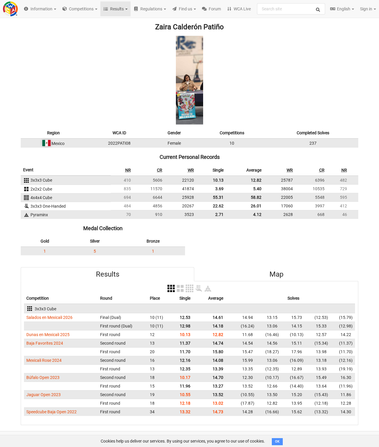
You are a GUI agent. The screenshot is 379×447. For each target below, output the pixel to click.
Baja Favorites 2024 (44, 343)
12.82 (256, 180)
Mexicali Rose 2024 (44, 360)
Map (276, 274)
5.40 (257, 188)
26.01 (256, 206)
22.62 (218, 206)
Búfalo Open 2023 (43, 377)
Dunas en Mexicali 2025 (48, 334)
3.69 (219, 188)
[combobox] (291, 8)
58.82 (256, 197)
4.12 (257, 214)
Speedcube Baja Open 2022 (51, 411)
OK (277, 441)
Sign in (366, 9)
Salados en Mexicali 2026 (49, 317)
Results (107, 274)
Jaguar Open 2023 (43, 394)
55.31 (218, 197)
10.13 (218, 180)
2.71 (219, 214)
